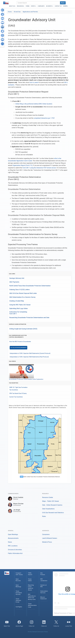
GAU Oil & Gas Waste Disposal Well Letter (23, 293)
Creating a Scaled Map (16, 301)
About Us (11, 6)
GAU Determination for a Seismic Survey (22, 297)
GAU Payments (14, 282)
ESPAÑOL (65, 6)
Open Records (18, 579)
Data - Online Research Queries (52, 505)
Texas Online (30, 579)
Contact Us (58, 6)
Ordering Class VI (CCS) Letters (19, 289)
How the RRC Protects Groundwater (20, 341)
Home (10, 12)
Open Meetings (13, 534)
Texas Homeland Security (19, 592)
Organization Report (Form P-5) (22, 165)
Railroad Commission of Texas (63, 613)
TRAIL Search (30, 573)
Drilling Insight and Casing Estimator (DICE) (23, 329)
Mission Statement (43, 598)
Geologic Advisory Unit (16, 278)
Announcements (13, 538)
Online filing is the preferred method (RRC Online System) (33, 104)
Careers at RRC (43, 586)
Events (33, 6)
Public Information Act (15, 553)
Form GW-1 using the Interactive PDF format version (39, 168)
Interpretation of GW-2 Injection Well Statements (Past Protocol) (29, 357)
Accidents (49, 6)
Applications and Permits (30, 12)
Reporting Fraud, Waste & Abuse (31, 587)
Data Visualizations (48, 509)
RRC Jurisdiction (43, 579)
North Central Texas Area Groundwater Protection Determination (29, 286)
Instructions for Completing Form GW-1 (18, 313)
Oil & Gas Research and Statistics (53, 512)
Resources (20, 6)
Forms (27, 6)
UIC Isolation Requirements (18, 347)
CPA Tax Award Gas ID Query (18, 393)
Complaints (41, 6)
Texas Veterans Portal (18, 600)
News (10, 542)
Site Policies (42, 573)
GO (63, 3)
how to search (34, 82)
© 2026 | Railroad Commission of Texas (38, 631)
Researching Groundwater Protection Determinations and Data (29, 317)
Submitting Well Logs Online (18, 308)
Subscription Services (44, 592)
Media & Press (47, 542)
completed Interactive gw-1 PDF (44, 118)
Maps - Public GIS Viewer (50, 501)
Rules (44, 516)
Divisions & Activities (15, 549)
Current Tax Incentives (16, 397)
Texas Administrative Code (32, 605)
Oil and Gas (17, 12)
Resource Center (47, 497)
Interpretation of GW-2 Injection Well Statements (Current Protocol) (30, 353)
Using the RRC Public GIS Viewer (20, 305)
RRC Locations (12, 546)
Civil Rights (19, 607)
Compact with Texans (19, 573)
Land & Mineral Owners (49, 538)
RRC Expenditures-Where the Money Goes (32, 597)
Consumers (46, 534)
